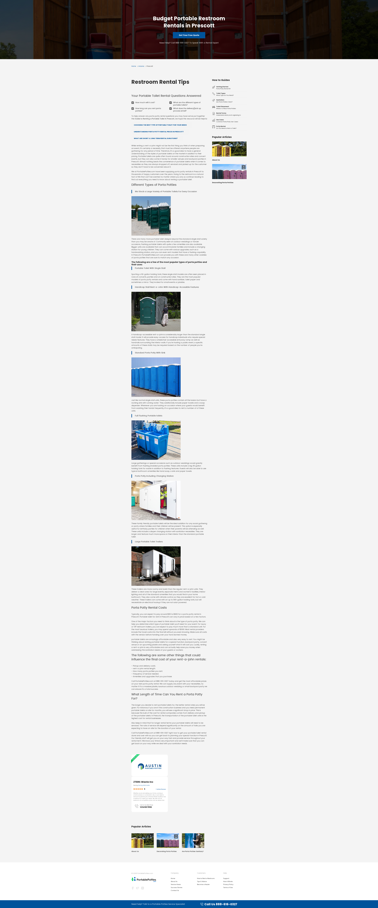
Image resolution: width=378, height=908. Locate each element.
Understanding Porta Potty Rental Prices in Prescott (159, 132)
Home (133, 66)
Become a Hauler (203, 884)
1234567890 (146, 807)
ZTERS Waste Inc (143, 782)
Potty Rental (221, 126)
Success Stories (176, 887)
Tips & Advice (202, 881)
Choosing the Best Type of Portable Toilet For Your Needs (160, 125)
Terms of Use (228, 887)
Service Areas (176, 884)
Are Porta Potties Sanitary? (193, 851)
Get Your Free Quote (189, 35)
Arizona (141, 66)
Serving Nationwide (144, 785)
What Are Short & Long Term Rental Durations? (155, 138)
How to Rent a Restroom (206, 878)
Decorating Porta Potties (167, 851)
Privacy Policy (228, 884)
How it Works (228, 881)
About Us (135, 851)
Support (226, 878)
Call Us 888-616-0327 (220, 904)
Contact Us (175, 890)
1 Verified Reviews (161, 789)
